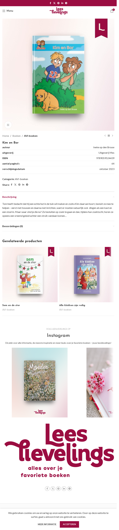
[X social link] (54, 3)
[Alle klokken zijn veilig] (87, 274)
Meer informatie (47, 524)
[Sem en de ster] (30, 274)
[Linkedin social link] (62, 3)
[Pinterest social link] (58, 3)
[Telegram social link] (66, 3)
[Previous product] (105, 136)
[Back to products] (109, 136)
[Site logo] (58, 10)
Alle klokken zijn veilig (72, 305)
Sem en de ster (11, 305)
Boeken (16, 135)
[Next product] (112, 136)
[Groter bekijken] (8, 124)
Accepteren (69, 524)
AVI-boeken (30, 135)
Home (5, 135)
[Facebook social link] (50, 3)
